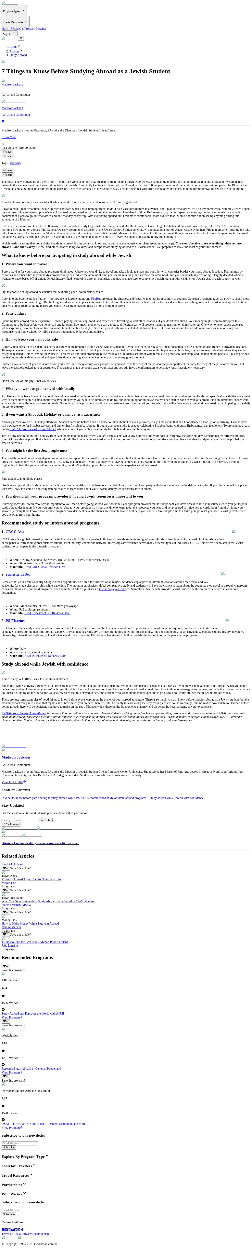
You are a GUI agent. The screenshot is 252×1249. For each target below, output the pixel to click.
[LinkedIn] (18, 1230)
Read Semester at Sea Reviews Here (47, 613)
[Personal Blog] (3, 121)
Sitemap (44, 1233)
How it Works (10, 28)
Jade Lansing (10, 945)
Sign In (7, 34)
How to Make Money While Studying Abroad (30, 923)
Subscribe (45, 820)
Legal (35, 1233)
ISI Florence (15, 621)
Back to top (12, 824)
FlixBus (96, 298)
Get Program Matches (32, 28)
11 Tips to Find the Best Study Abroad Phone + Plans (35, 942)
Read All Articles (12, 864)
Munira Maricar (11, 927)
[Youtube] (12, 1230)
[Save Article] (6, 868)
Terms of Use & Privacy (17, 1233)
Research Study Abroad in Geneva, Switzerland (31, 1068)
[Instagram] (9, 1230)
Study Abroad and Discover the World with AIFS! (33, 1013)
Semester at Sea (18, 574)
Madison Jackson (12, 84)
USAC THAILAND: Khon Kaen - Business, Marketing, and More (43, 1123)
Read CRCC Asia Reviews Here (44, 566)
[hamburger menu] (21, 38)
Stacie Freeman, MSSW (17, 904)
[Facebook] (3, 1230)
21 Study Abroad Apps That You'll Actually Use (31, 879)
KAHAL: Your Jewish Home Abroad (32, 429)
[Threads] (6, 1230)
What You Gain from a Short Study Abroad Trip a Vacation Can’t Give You (48, 901)
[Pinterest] (15, 1230)
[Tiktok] (22, 1230)
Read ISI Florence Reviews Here (45, 655)
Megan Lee (9, 882)
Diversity (15, 163)
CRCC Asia (15, 532)
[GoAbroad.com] (10, 3)
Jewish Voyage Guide (112, 589)
